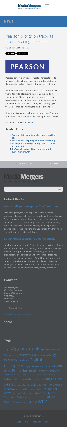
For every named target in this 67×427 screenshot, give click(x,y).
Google (25, 375)
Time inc (26, 403)
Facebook (8, 374)
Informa (52, 374)
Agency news (46, 349)
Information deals (17, 379)
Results (9, 402)
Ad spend (8, 349)
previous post (25, 163)
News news (20, 389)
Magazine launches (23, 385)
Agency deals (26, 348)
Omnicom (16, 393)
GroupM (31, 374)
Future (17, 374)
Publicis (50, 397)
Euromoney (48, 366)
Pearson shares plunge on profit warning (33, 140)
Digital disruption (23, 362)
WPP (42, 402)
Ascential (56, 349)
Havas (38, 374)
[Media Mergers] (30, 6)
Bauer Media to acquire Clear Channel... (30, 238)
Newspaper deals (33, 389)
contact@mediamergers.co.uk (18, 314)
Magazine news (43, 385)
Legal (19, 421)
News (28, 48)
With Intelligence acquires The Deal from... (32, 206)
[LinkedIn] (36, 12)
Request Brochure (41, 421)
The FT (29, 122)
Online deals (27, 393)
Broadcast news (42, 355)
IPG (33, 380)
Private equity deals (45, 393)
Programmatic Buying (13, 397)
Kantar (41, 380)
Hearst (44, 375)
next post (54, 163)
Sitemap (27, 421)
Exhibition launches (49, 371)
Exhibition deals (24, 370)
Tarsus (19, 403)
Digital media (31, 366)
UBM (33, 402)
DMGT (40, 366)
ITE (36, 379)
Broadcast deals (26, 354)
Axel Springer (10, 355)
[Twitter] (29, 12)
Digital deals (21, 360)
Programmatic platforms (33, 397)
